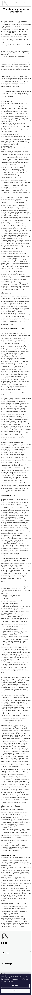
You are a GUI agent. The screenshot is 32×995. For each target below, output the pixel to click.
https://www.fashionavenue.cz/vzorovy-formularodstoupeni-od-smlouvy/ (11, 721)
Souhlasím (15, 991)
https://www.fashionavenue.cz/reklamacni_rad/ (14, 555)
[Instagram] (2, 943)
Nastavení (15, 985)
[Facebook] (6, 943)
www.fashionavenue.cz (20, 46)
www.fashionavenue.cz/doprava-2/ (16, 401)
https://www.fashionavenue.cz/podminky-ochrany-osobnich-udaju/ (14, 57)
